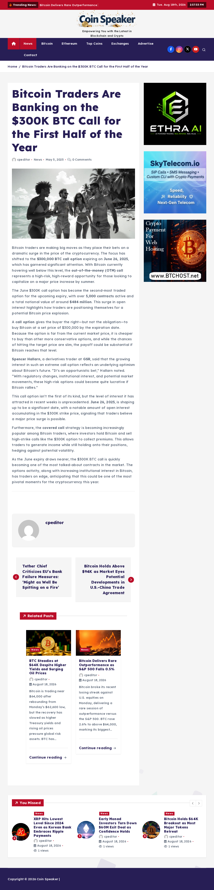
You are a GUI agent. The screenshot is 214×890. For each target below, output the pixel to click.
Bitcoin (47, 43)
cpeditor (23, 159)
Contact (30, 55)
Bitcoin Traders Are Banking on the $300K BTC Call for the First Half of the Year (85, 66)
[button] (193, 803)
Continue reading (46, 757)
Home (12, 66)
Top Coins (94, 43)
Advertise (145, 43)
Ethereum (69, 43)
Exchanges (120, 43)
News (28, 43)
